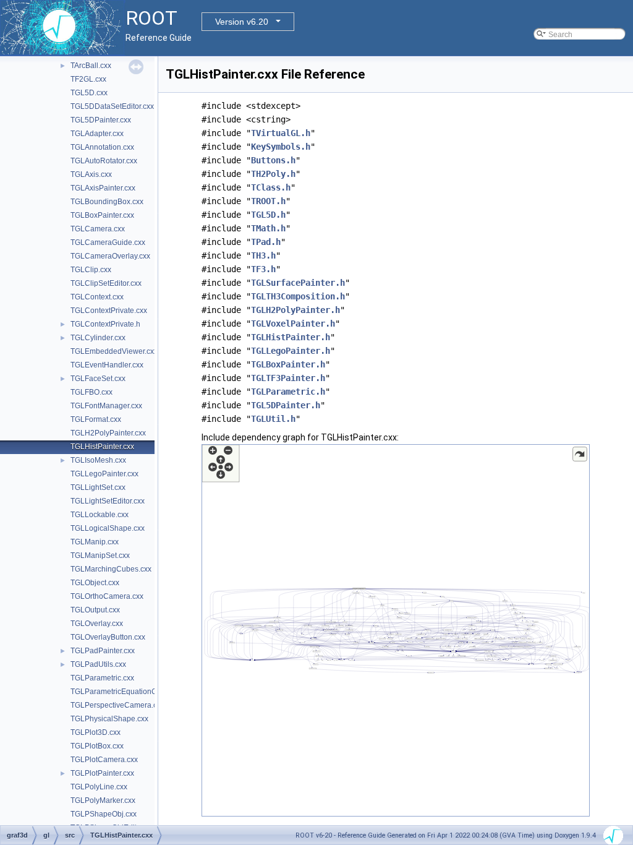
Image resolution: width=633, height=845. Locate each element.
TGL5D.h (268, 215)
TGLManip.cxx (94, 542)
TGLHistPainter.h (290, 337)
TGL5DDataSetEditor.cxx (112, 106)
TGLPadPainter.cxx (102, 650)
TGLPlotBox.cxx (97, 746)
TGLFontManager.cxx (106, 405)
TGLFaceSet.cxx (97, 378)
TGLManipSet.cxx (100, 555)
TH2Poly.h (273, 174)
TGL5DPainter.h (285, 405)
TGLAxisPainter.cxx (102, 188)
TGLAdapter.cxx (97, 133)
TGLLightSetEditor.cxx (107, 501)
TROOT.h (268, 201)
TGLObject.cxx (94, 582)
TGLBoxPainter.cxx (102, 215)
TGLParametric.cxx (102, 678)
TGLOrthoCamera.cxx (106, 596)
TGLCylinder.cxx (97, 337)
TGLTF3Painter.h (288, 378)
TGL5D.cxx (89, 92)
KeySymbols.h (280, 147)
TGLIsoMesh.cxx (98, 460)
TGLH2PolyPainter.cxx (108, 433)
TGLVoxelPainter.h (293, 323)
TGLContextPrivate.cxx (108, 310)
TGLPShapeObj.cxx (103, 814)
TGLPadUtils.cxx (98, 664)
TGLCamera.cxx (97, 229)
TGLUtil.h (273, 419)
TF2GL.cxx (88, 79)
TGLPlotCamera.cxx (104, 759)
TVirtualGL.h (280, 133)
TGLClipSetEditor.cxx (106, 283)
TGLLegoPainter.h (290, 351)
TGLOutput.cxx (95, 610)
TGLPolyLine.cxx (98, 787)
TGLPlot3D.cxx (95, 732)
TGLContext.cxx (97, 297)
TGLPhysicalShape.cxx (109, 718)
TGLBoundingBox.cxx (106, 201)
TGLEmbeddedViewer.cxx (114, 351)
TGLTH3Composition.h (298, 296)
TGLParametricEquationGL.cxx (122, 691)
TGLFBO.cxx (91, 392)
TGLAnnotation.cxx (102, 147)
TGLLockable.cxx (99, 514)
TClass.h (271, 187)
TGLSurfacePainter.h (298, 283)
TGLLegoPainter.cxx (104, 474)
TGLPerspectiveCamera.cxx (117, 705)
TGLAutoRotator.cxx (103, 161)
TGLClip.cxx (90, 269)
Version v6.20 (241, 22)
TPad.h (266, 242)
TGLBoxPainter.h (288, 364)
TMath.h (268, 228)
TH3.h (263, 255)
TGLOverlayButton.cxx (107, 637)
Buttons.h (273, 160)
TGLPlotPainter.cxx (102, 773)
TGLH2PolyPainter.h (295, 310)
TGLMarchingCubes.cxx (110, 569)
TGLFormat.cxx (95, 419)
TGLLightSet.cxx (97, 487)
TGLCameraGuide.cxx (107, 242)
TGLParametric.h (288, 392)
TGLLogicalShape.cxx (107, 528)
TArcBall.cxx (90, 65)
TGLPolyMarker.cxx (102, 800)
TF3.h (263, 269)
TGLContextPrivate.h (105, 324)
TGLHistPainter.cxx (102, 446)
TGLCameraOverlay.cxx (110, 256)
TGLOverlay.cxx (96, 623)
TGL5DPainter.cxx (100, 120)
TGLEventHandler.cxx (106, 365)
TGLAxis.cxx (91, 174)
